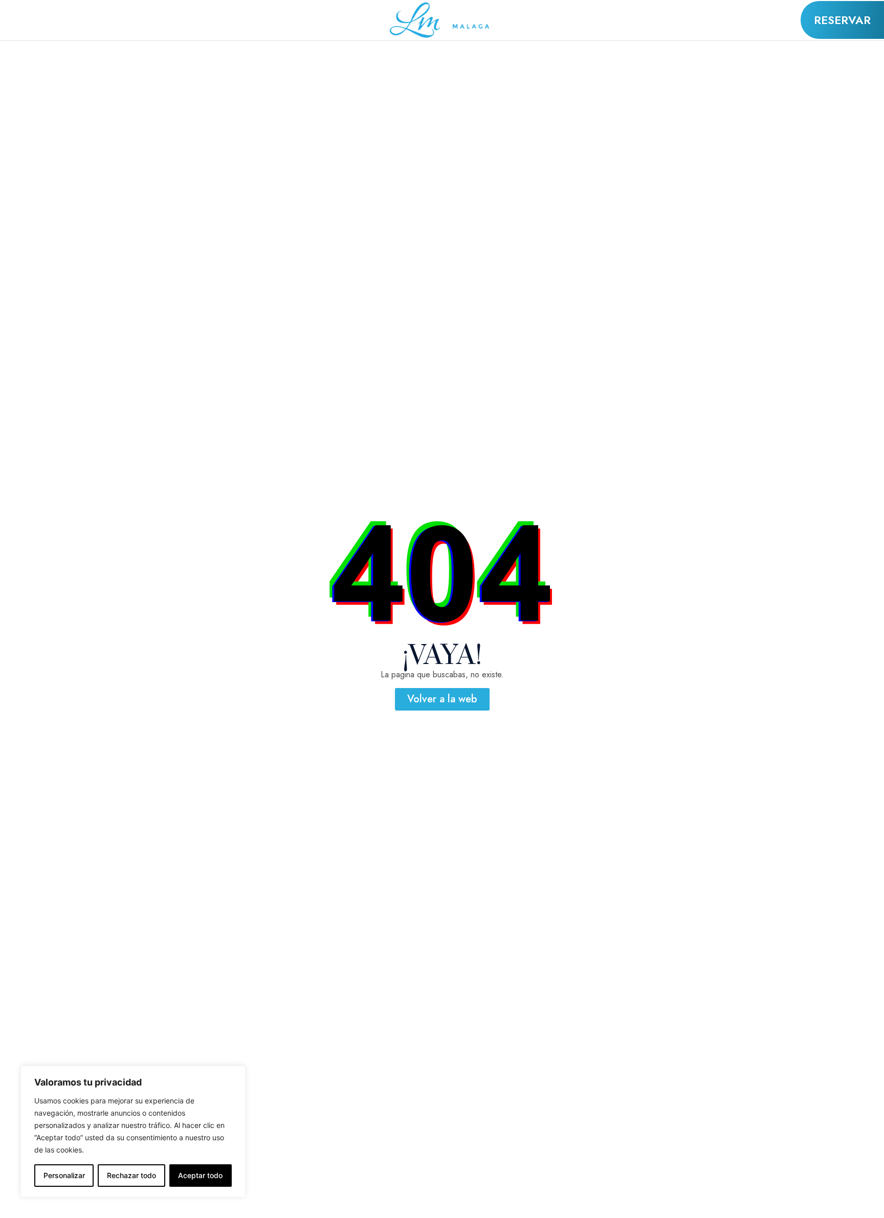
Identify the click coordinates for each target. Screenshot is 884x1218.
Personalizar (64, 1175)
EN (84, 12)
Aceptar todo (200, 1175)
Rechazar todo (131, 1175)
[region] (133, 1132)
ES (83, 27)
